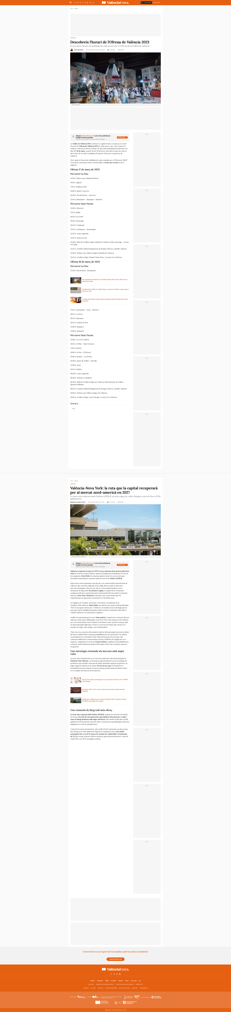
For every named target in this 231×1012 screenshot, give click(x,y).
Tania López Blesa (78, 49)
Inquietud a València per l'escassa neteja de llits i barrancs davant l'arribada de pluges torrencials (104, 700)
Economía (113, 980)
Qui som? (93, 988)
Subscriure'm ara (115, 959)
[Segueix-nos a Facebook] (80, 2)
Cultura (127, 980)
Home (71, 8)
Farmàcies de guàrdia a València (105, 984)
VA (90, 2)
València (73, 37)
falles (73, 408)
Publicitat (134, 988)
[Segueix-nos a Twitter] (82, 2)
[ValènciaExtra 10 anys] (115, 2)
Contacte (86, 988)
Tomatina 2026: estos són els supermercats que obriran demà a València (103, 690)
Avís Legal (100, 988)
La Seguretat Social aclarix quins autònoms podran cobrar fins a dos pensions (105, 300)
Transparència (144, 988)
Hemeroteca (139, 984)
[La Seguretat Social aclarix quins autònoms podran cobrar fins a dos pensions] (75, 300)
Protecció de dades (111, 988)
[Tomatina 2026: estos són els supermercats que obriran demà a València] (75, 690)
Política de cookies (124, 988)
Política (107, 980)
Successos (134, 980)
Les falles (91, 984)
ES (93, 2)
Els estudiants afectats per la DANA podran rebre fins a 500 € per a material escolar (105, 280)
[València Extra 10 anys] (115, 971)
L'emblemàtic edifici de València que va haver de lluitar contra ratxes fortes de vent (105, 290)
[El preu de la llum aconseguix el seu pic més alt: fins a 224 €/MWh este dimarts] (75, 680)
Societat (120, 980)
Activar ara (121, 137)
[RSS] (87, 2)
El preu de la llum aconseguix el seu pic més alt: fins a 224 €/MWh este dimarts (105, 680)
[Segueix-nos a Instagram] (85, 2)
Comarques (100, 980)
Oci (139, 980)
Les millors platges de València (125, 984)
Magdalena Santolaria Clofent (77, 502)
